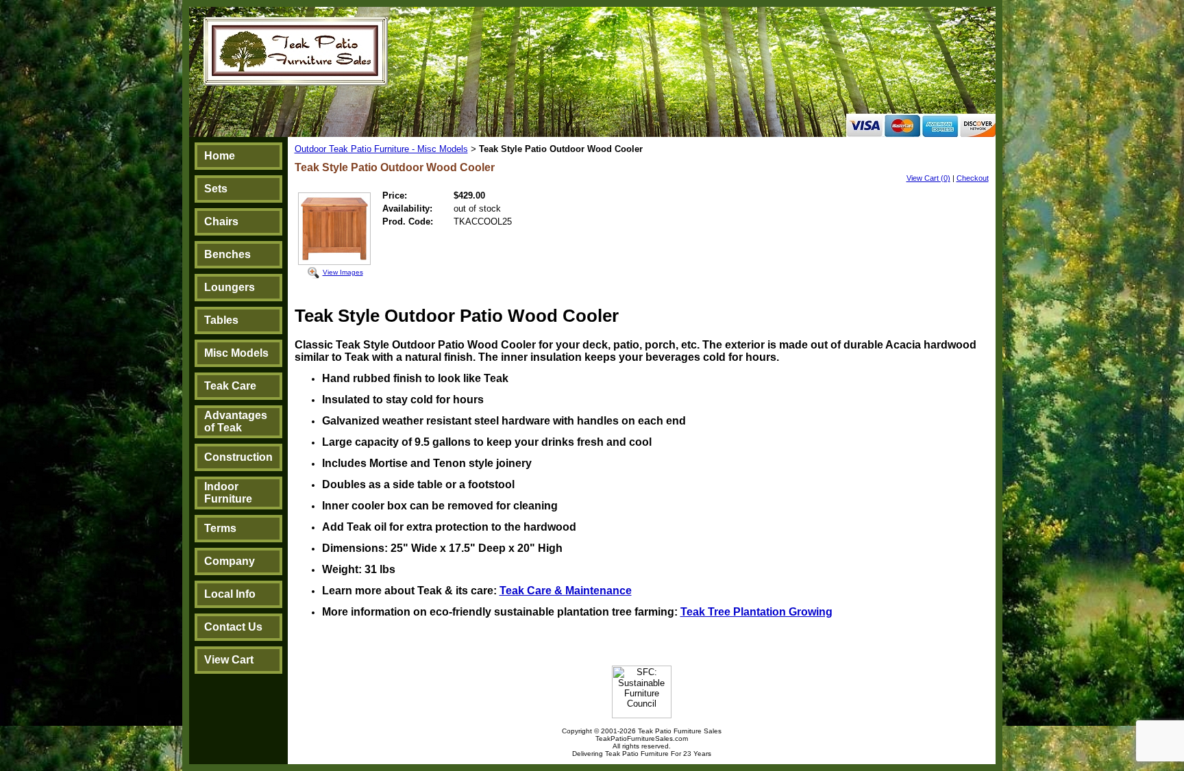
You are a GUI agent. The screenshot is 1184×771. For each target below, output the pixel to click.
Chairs (221, 221)
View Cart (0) (928, 178)
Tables (221, 320)
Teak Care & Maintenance (566, 590)
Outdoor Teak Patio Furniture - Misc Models (381, 149)
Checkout (973, 178)
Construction (238, 457)
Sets (215, 188)
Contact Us (233, 627)
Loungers (229, 287)
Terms (220, 528)
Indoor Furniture (228, 493)
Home (219, 156)
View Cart (229, 660)
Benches (227, 254)
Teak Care (230, 386)
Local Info (230, 594)
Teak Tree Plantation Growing (756, 612)
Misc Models (236, 353)
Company (229, 561)
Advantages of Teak (235, 421)
